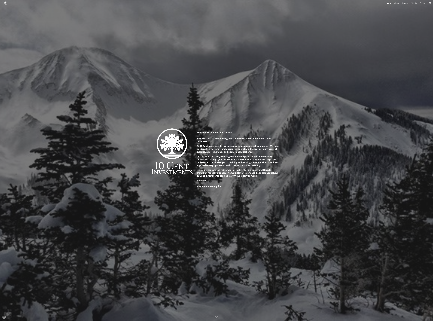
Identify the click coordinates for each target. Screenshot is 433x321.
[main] (239, 160)
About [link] (396, 3)
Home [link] (388, 3)
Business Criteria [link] (409, 3)
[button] (430, 3)
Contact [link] (423, 3)
